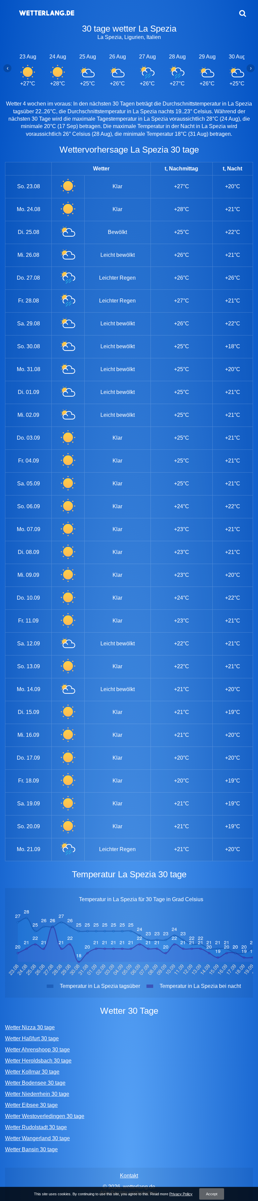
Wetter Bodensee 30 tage (35, 1083)
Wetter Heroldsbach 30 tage (38, 1061)
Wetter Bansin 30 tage (31, 1149)
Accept (211, 1194)
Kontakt (129, 1175)
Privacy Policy (180, 1194)
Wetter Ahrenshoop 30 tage (37, 1049)
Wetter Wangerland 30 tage (37, 1138)
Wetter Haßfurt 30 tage (32, 1038)
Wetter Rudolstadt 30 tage (36, 1127)
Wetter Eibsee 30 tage (31, 1105)
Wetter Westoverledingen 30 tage (44, 1116)
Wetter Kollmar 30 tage (32, 1072)
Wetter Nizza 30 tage (30, 1027)
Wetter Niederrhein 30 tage (37, 1094)
